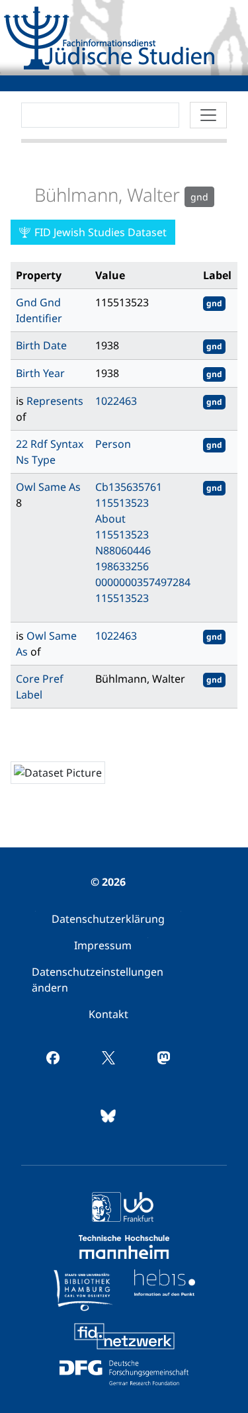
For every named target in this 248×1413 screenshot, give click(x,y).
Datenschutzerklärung (108, 919)
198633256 (122, 566)
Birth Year (40, 373)
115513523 (122, 502)
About (110, 518)
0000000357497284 (142, 582)
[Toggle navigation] (208, 115)
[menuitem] (108, 919)
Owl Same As (48, 487)
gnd (214, 303)
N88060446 (123, 550)
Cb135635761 (128, 487)
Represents (54, 401)
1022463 (116, 401)
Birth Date (41, 345)
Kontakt (108, 1014)
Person (113, 444)
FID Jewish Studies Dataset (99, 232)
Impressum (103, 945)
